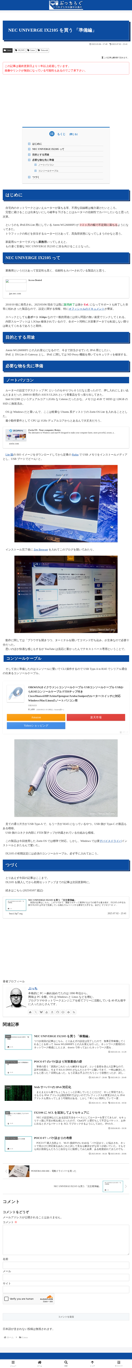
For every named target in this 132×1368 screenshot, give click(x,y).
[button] (122, 785)
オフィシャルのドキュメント (86, 308)
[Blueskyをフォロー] (41, 1012)
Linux (9, 50)
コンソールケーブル (48, 170)
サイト (7, 1283)
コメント (10, 1222)
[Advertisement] (66, 100)
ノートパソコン (46, 164)
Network (44, 50)
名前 (5, 1259)
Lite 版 (9, 454)
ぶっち (32, 988)
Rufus (75, 454)
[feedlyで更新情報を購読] (68, 1012)
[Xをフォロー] (36, 1012)
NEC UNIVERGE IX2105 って (48, 149)
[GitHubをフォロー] (57, 1012)
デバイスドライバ (111, 840)
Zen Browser (41, 549)
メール (7, 1271)
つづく (36, 177)
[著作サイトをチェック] (30, 1012)
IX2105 (21, 50)
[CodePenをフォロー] (63, 1012)
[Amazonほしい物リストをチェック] (52, 1012)
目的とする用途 (40, 154)
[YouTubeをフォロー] (46, 1012)
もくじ (61, 134)
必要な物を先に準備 (43, 159)
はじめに (37, 143)
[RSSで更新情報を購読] (74, 1012)
